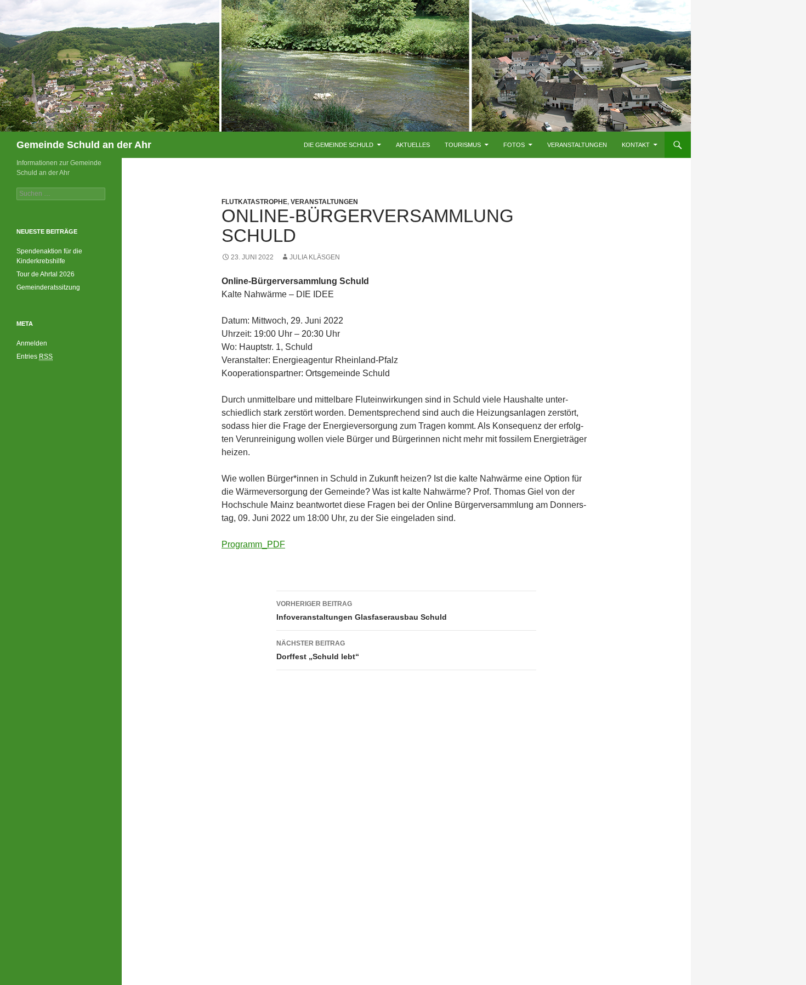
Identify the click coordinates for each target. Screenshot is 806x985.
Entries (34, 356)
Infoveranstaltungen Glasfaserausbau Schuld (361, 610)
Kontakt (636, 144)
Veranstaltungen (577, 144)
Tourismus (463, 144)
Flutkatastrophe (254, 202)
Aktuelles (413, 144)
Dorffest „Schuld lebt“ (317, 650)
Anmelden (31, 343)
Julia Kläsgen (315, 257)
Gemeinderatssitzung (49, 287)
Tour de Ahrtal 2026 (45, 274)
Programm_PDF (253, 544)
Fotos (514, 144)
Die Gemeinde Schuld (338, 144)
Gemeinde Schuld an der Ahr (83, 144)
